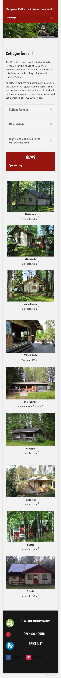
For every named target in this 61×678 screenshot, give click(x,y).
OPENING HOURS (34, 634)
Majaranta (30, 448)
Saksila (30, 591)
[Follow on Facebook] (8, 657)
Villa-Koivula (30, 355)
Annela (30, 544)
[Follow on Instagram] (28, 657)
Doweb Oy (51, 675)
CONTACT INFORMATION (36, 621)
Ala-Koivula (30, 214)
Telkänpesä (30, 499)
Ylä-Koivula (30, 259)
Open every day (15, 165)
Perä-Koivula (30, 401)
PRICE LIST (36, 643)
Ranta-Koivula (30, 304)
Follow (17, 656)
